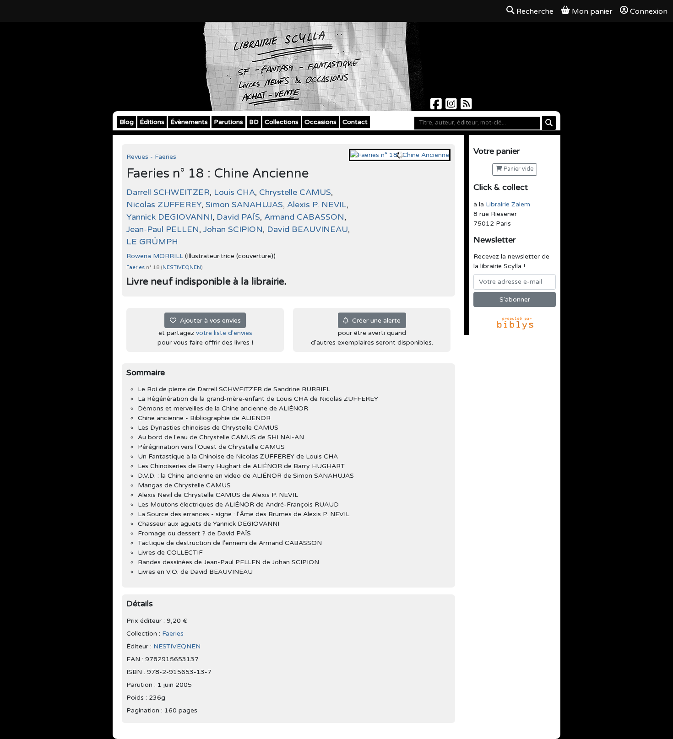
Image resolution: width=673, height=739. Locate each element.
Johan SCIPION (233, 229)
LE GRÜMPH (152, 242)
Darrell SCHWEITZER (168, 192)
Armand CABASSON (304, 217)
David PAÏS (238, 217)
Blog (126, 122)
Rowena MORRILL (154, 256)
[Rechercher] (549, 123)
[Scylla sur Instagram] (452, 106)
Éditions (152, 122)
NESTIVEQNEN (182, 267)
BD (254, 122)
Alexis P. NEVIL (317, 205)
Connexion (649, 11)
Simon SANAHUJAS (244, 205)
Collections (282, 122)
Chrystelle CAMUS (295, 192)
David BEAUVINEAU (307, 229)
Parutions (228, 122)
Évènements (189, 122)
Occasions (320, 122)
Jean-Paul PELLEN (162, 229)
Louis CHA (234, 192)
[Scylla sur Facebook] (437, 106)
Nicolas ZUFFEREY (163, 205)
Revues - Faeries (151, 157)
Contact (355, 122)
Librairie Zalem (508, 204)
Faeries (136, 267)
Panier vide (517, 169)
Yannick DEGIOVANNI (169, 217)
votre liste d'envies (224, 333)
